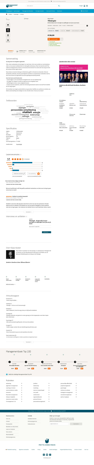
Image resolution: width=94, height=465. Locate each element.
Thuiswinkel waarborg (11, 449)
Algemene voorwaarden (24, 449)
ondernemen (36, 394)
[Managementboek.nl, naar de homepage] (12, 7)
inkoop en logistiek (10, 397)
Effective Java (72, 105)
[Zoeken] (59, 6)
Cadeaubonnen (31, 424)
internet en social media (12, 399)
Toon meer (28, 342)
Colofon (33, 449)
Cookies (44, 449)
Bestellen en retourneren (12, 426)
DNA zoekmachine (63, 127)
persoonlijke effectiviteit (66, 383)
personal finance (37, 399)
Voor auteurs (9, 432)
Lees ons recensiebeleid (17, 176)
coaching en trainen (10, 388)
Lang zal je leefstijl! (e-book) (37, 280)
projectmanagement (65, 385)
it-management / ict (11, 401)
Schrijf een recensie (18, 173)
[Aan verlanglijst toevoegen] (61, 39)
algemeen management (12, 385)
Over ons (8, 418)
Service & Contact (78, 449)
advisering (8, 383)
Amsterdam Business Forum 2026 (71, 68)
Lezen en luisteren (10, 429)
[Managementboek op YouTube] (47, 455)
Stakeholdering (83, 105)
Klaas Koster (50, 18)
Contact (8, 421)
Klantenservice (10, 416)
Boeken (10, 14)
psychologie (63, 388)
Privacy (39, 449)
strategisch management (67, 392)
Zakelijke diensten (32, 418)
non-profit (35, 392)
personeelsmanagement (39, 401)
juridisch (35, 383)
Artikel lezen (45, 232)
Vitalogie (22, 14)
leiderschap (36, 385)
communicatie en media (12, 390)
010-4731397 (85, 11)
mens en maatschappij (38, 390)
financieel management (11, 394)
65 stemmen (10, 52)
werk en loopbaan (65, 397)
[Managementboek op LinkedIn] (44, 455)
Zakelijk (30, 416)
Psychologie (16, 14)
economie (8, 392)
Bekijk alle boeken (10, 284)
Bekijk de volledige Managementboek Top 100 (20, 374)
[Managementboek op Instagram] (50, 455)
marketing (35, 388)
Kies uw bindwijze (51, 28)
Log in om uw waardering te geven (34, 176)
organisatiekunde (37, 397)
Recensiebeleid (9, 434)
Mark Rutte (82, 127)
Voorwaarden (9, 424)
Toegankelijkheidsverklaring (66, 449)
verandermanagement (66, 394)
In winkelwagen (54, 39)
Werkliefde (47, 279)
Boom (17, 138)
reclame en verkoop (65, 390)
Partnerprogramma (10, 437)
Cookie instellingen (53, 449)
